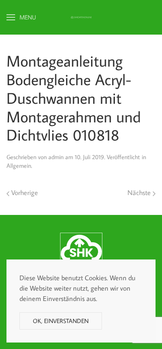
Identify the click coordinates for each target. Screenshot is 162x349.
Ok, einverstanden (61, 321)
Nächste (139, 192)
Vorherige (24, 192)
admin (56, 157)
